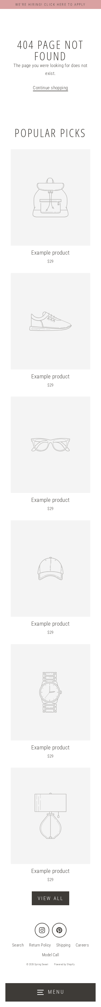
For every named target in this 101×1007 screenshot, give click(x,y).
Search (18, 945)
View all (51, 898)
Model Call (50, 954)
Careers (82, 945)
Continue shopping (50, 87)
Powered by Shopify (64, 964)
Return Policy (40, 945)
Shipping (63, 945)
